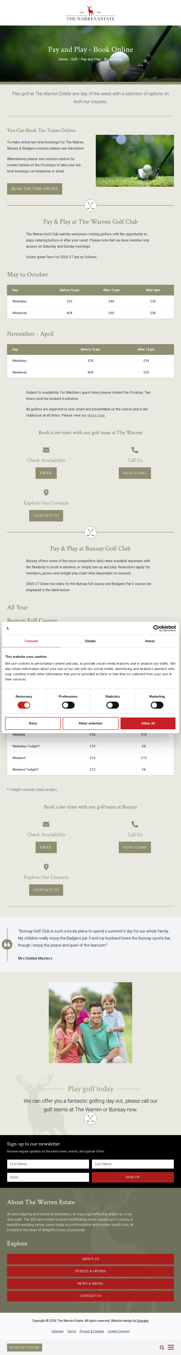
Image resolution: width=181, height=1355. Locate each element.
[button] (162, 1347)
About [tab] (150, 641)
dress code (96, 415)
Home (63, 59)
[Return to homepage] (90, 12)
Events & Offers (90, 1271)
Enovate (142, 1320)
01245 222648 (135, 847)
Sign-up (133, 1177)
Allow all (148, 723)
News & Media (90, 1283)
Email (46, 472)
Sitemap (58, 1331)
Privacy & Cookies (92, 1331)
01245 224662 (135, 472)
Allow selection (91, 723)
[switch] (68, 705)
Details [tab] (90, 641)
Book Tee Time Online (34, 188)
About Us (90, 1259)
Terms (71, 1331)
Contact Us (46, 515)
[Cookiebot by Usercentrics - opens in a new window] (156, 628)
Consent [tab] (31, 641)
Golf (74, 59)
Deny (33, 723)
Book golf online (25, 1348)
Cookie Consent (119, 1331)
